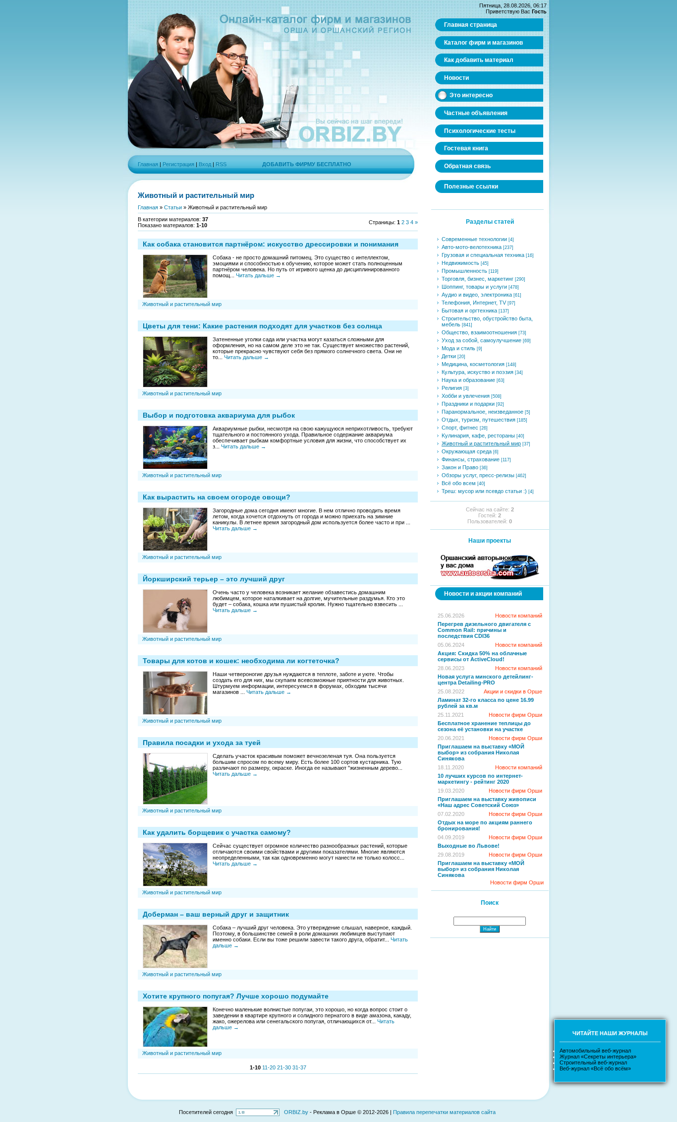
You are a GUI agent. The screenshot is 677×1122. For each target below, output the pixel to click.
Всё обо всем (459, 483)
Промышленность (464, 271)
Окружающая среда (467, 451)
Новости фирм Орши (515, 715)
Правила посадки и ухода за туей (202, 743)
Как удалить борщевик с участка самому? (217, 832)
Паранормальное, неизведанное (482, 412)
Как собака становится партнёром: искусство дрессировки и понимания (270, 244)
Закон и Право (460, 467)
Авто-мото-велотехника (472, 247)
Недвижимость (460, 263)
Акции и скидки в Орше (513, 691)
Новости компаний (518, 616)
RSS (221, 164)
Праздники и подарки (468, 404)
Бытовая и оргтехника (469, 310)
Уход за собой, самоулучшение (481, 340)
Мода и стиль (458, 348)
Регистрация (178, 164)
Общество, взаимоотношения (479, 332)
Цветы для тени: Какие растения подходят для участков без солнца (262, 326)
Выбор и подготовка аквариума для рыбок (219, 415)
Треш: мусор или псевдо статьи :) (484, 491)
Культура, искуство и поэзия (477, 372)
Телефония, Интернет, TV (474, 303)
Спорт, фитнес (460, 428)
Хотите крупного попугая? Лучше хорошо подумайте (236, 996)
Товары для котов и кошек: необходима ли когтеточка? (241, 661)
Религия (452, 388)
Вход (205, 164)
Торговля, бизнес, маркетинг (477, 279)
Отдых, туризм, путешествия (478, 420)
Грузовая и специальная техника (483, 255)
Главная (148, 164)
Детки (449, 356)
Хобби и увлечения (466, 396)
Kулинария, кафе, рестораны (478, 435)
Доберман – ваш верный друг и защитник (216, 914)
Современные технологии (474, 239)
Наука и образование (468, 380)
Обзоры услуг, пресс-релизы (478, 475)
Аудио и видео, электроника (477, 295)
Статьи (173, 207)
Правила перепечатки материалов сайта (444, 1112)
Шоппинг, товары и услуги (474, 287)
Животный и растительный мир (182, 304)
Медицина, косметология (473, 364)
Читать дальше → (258, 275)
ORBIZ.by (296, 1112)
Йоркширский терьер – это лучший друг (214, 579)
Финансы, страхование (471, 459)
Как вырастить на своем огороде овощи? (216, 497)
